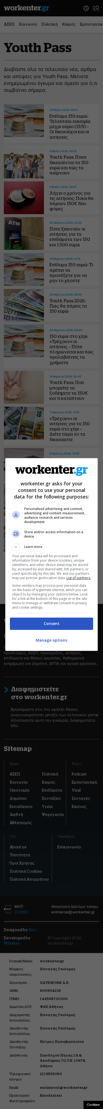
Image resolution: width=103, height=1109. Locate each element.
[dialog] (51, 554)
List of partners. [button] (78, 578)
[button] (51, 547)
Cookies (93, 1104)
